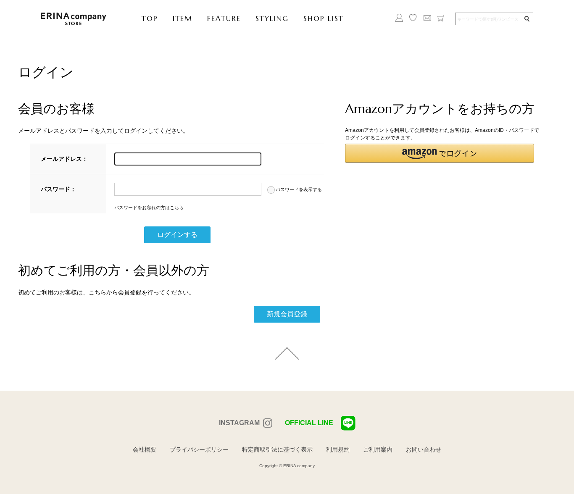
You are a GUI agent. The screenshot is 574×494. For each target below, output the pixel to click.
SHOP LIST (323, 18)
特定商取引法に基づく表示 (277, 449)
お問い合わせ (423, 449)
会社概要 (144, 449)
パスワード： (58, 189)
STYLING (272, 18)
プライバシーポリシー (199, 449)
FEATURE (224, 18)
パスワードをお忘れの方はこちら (149, 207)
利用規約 (338, 449)
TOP (150, 18)
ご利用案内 (377, 449)
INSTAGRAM (239, 422)
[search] (526, 19)
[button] (439, 153)
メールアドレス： (64, 158)
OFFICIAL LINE (309, 422)
